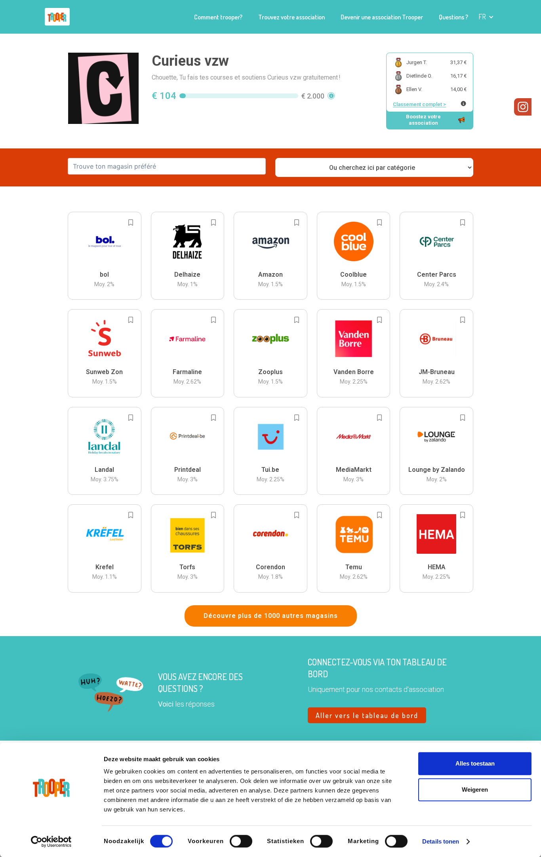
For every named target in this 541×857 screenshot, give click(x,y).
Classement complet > (419, 104)
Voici (165, 704)
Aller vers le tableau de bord (367, 715)
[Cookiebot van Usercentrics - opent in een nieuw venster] (51, 841)
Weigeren (475, 789)
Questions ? (453, 17)
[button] (486, 17)
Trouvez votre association (291, 17)
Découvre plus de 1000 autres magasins (271, 615)
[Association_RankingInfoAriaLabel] (463, 103)
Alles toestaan (475, 763)
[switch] (241, 841)
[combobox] (167, 166)
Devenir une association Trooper (382, 17)
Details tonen (440, 841)
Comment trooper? (218, 17)
